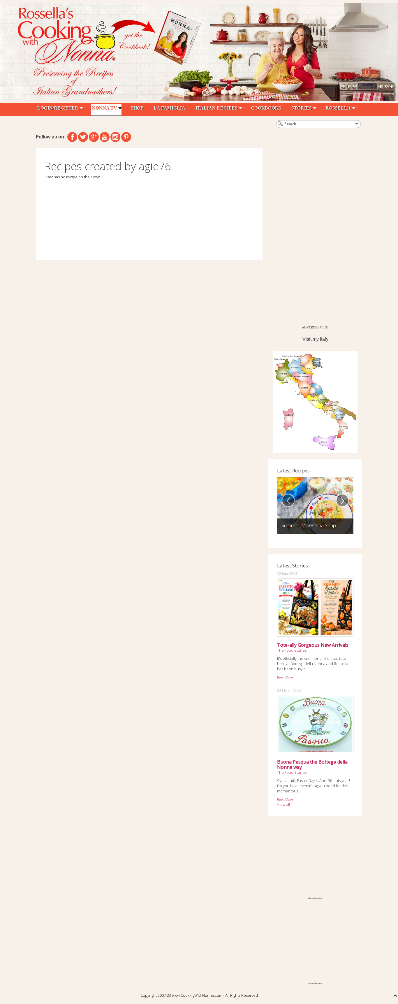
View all (283, 804)
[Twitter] (83, 136)
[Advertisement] (312, 235)
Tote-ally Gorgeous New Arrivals (312, 645)
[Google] (93, 136)
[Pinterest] (126, 136)
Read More (285, 677)
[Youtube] (104, 136)
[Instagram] (115, 136)
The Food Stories (292, 650)
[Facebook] (72, 136)
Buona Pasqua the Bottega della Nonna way (312, 764)
